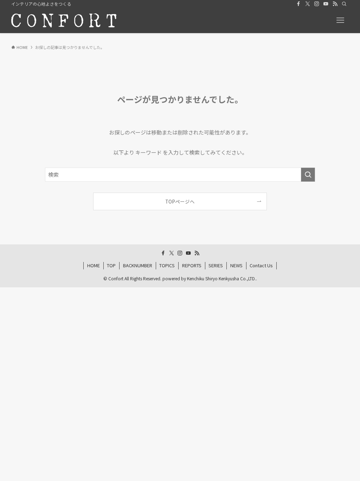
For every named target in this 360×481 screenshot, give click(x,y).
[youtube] (325, 4)
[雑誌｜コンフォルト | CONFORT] (63, 20)
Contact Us (261, 265)
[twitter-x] (307, 4)
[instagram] (316, 4)
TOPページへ (180, 201)
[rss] (335, 4)
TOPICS (167, 265)
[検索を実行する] (308, 175)
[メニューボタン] (340, 20)
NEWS (236, 265)
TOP (111, 265)
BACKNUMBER (137, 265)
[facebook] (298, 4)
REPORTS (191, 265)
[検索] (344, 4)
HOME (93, 265)
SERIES (215, 265)
